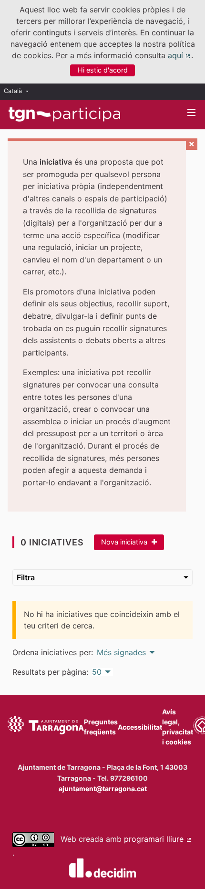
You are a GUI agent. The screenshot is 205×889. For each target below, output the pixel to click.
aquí (180, 55)
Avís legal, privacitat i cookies (177, 727)
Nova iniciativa (125, 542)
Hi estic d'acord (103, 70)
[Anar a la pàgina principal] (64, 114)
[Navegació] (191, 113)
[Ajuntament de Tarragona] (46, 726)
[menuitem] (18, 91)
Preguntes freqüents (101, 727)
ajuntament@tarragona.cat (103, 788)
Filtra (26, 577)
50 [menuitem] (97, 672)
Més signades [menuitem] (121, 652)
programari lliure (158, 839)
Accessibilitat (140, 727)
